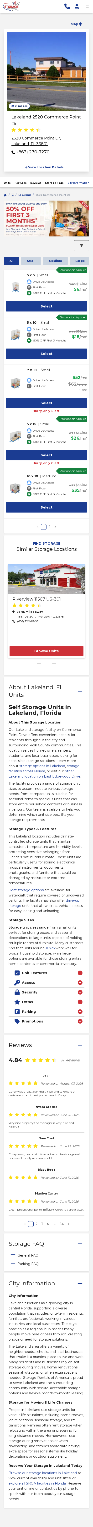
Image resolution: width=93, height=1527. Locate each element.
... (12, 195)
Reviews (35, 183)
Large (80, 261)
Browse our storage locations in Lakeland (43, 1473)
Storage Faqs (54, 183)
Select (46, 306)
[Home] (5, 195)
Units (7, 183)
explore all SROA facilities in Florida (37, 1483)
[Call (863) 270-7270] (67, 6)
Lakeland (24, 195)
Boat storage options (26, 890)
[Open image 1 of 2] (46, 71)
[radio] (13, 130)
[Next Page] (55, 527)
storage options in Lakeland (42, 766)
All (12, 261)
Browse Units (46, 651)
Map (74, 24)
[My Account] (77, 6)
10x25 (50, 948)
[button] (46, 21)
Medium (55, 261)
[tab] (46, 1254)
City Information (78, 183)
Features (20, 183)
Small (31, 261)
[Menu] (87, 6)
